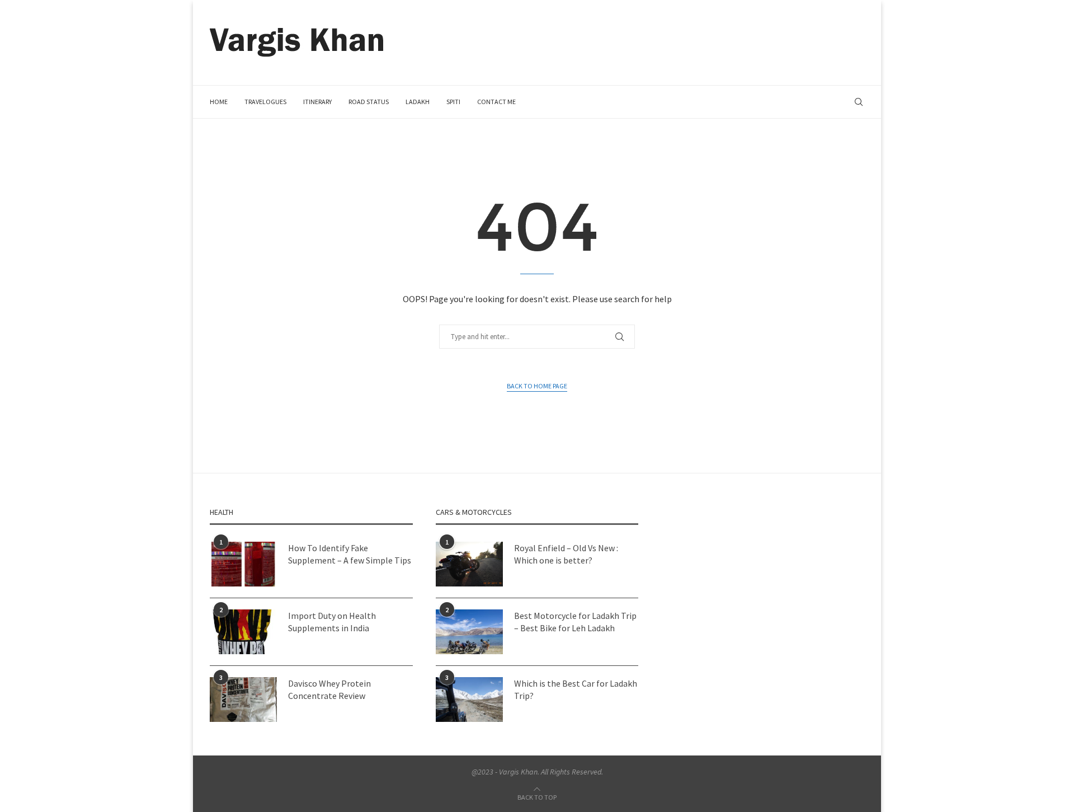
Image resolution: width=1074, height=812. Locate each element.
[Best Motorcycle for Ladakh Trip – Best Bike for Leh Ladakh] (469, 631)
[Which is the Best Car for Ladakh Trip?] (469, 699)
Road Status (368, 101)
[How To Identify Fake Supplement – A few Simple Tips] (243, 564)
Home (219, 101)
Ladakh (418, 101)
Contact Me (496, 101)
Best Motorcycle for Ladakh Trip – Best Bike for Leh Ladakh (575, 621)
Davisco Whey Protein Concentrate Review (329, 689)
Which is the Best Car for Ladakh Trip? (575, 689)
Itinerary (317, 101)
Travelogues (265, 101)
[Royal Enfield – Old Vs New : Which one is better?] (469, 564)
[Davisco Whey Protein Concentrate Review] (243, 699)
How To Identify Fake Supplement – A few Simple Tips (349, 554)
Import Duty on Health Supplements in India (332, 621)
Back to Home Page (537, 386)
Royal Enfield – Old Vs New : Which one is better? (566, 554)
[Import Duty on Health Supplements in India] (243, 631)
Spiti (453, 101)
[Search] (858, 102)
